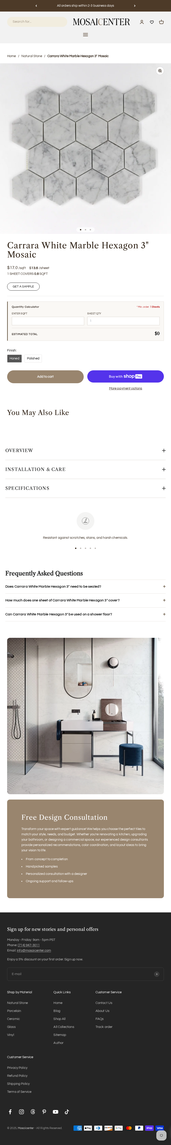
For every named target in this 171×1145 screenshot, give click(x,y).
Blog (56, 1011)
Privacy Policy (17, 1067)
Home (11, 56)
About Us (102, 1011)
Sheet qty (94, 313)
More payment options (125, 388)
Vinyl (10, 1035)
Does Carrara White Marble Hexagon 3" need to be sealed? (53, 586)
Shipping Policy (18, 1083)
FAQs (100, 1019)
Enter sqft (19, 313)
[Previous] (36, 5)
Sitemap (59, 1035)
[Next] (135, 5)
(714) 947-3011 (29, 945)
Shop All (59, 1019)
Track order (104, 1027)
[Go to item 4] (90, 548)
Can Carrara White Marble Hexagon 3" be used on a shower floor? (58, 614)
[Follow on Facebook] (10, 1112)
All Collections (63, 1027)
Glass (11, 1027)
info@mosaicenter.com (34, 950)
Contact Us (104, 1003)
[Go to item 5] (95, 548)
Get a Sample (23, 286)
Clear (58, 21)
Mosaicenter (26, 1128)
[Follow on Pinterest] (44, 1112)
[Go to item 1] (80, 229)
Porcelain (14, 1011)
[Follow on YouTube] (56, 1112)
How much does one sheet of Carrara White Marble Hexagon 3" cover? (62, 600)
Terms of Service (19, 1091)
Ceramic (13, 1019)
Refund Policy (17, 1075)
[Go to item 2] (85, 229)
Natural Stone (31, 56)
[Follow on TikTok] (67, 1112)
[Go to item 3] (90, 229)
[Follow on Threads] (33, 1112)
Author (58, 1043)
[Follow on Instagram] (21, 1112)
